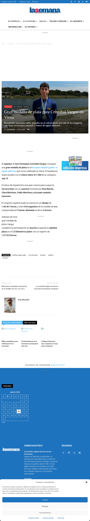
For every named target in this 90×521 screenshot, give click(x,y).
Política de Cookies (33, 518)
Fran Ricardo (11, 129)
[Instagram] (79, 1)
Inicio (3, 44)
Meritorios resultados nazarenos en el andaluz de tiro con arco (14, 287)
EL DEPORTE (76, 21)
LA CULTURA (29, 21)
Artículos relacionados (12, 323)
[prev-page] (3, 350)
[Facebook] (75, 1)
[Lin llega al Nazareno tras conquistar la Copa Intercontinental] (49, 333)
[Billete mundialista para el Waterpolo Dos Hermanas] (10, 333)
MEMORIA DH (14, 27)
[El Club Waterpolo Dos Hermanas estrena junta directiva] (30, 333)
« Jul (3, 422)
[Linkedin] (42, 143)
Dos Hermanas (33, 255)
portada (5, 258)
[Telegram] (37, 143)
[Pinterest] (47, 143)
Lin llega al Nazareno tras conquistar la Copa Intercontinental (49, 343)
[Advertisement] (45, 63)
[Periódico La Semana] (45, 11)
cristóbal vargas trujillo (19, 255)
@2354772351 (58, 365)
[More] (53, 143)
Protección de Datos (48, 518)
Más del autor (30, 323)
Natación (26, 106)
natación (50, 255)
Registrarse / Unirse (25, 1)
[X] (82, 1)
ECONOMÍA (30, 27)
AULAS (42, 21)
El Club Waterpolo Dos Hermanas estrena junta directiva (29, 343)
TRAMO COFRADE (58, 21)
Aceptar (45, 500)
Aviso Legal (60, 518)
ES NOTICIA (13, 21)
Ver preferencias (45, 513)
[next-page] (6, 350)
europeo (42, 255)
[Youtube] (86, 1)
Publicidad (35, 1)
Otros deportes (17, 106)
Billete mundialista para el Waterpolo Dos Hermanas (10, 343)
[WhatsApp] (31, 143)
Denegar (45, 506)
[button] (86, 482)
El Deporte (10, 44)
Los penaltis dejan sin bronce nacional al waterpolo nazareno (46, 287)
